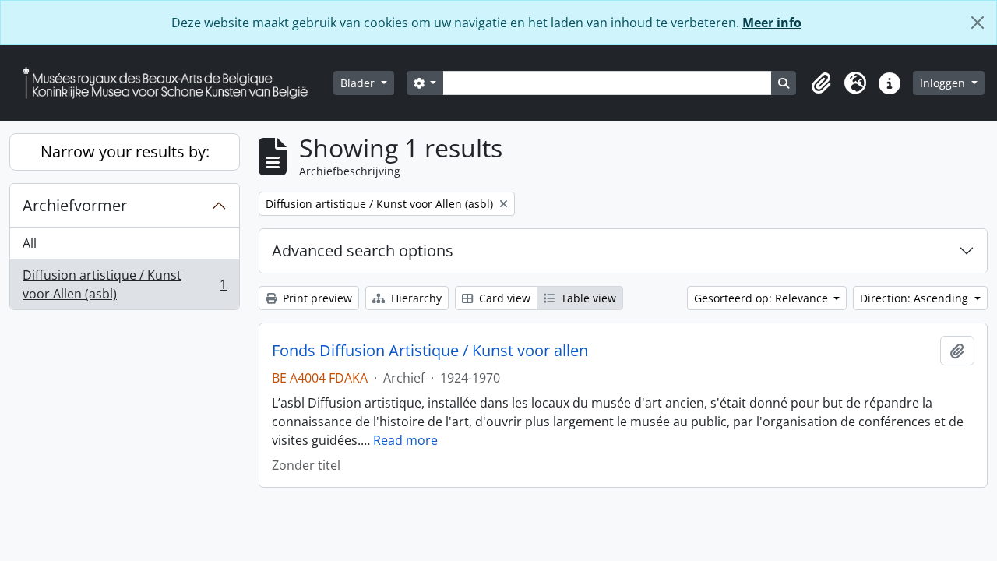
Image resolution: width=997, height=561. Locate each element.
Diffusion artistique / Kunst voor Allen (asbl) (124, 284)
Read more (405, 440)
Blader (359, 83)
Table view (587, 298)
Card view (503, 298)
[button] (821, 83)
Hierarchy (415, 298)
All (30, 243)
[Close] (977, 22)
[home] (171, 83)
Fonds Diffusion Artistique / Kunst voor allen (430, 350)
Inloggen (944, 83)
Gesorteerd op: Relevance (762, 298)
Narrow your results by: (125, 151)
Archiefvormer (75, 205)
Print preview (316, 298)
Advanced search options (362, 250)
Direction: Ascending (915, 298)
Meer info (771, 22)
